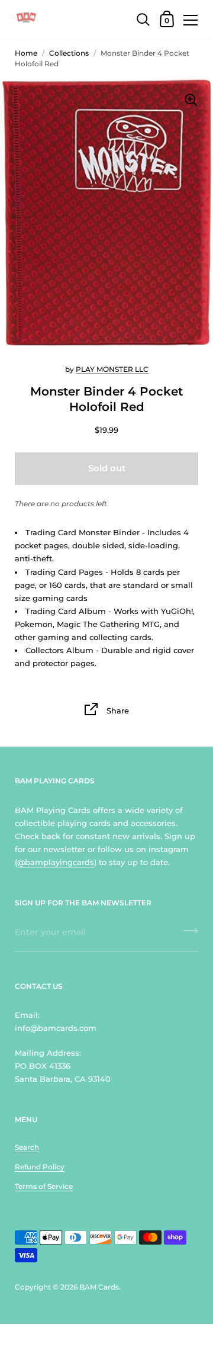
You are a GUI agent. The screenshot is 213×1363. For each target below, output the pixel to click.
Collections (69, 53)
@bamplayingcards (55, 862)
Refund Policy (39, 1166)
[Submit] (191, 935)
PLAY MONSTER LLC (112, 369)
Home (26, 53)
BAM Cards (99, 1286)
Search (27, 1147)
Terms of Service (44, 1186)
